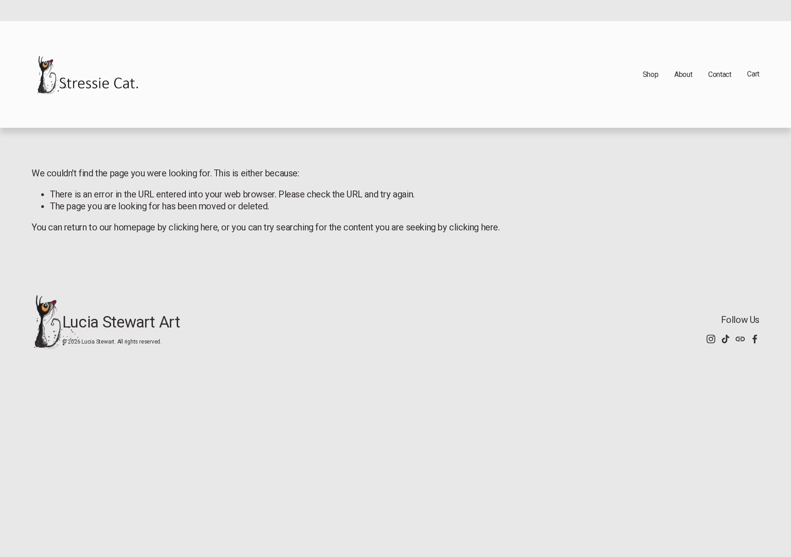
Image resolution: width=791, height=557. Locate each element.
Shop (651, 74)
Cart (753, 74)
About (683, 74)
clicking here (192, 227)
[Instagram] (710, 339)
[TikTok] (725, 339)
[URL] (740, 339)
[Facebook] (754, 339)
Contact (719, 74)
